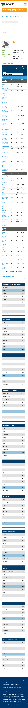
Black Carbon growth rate (5, 252)
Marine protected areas (4, 97)
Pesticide (4, 159)
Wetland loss (5, 129)
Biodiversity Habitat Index (5, 107)
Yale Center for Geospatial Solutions (12, 687)
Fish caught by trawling (5, 143)
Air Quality (5, 176)
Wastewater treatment (5, 170)
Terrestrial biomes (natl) (5, 87)
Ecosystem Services (5, 120)
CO (3, 192)
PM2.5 (3, 178)
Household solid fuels (5, 181)
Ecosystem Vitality (5, 80)
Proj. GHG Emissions (4, 256)
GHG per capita (4, 268)
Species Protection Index (5, 112)
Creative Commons (19, 694)
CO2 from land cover (4, 260)
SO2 (3, 189)
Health (4, 173)
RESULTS (5, 22)
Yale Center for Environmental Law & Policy (13, 680)
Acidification (5, 146)
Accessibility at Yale (8, 704)
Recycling (4, 221)
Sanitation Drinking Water (5, 199)
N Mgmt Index (4, 162)
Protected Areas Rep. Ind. (5, 102)
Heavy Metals (4, 209)
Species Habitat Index (5, 116)
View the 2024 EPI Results (17, 10)
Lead (3, 212)
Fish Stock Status (4, 135)
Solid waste (5, 219)
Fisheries (4, 132)
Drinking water (4, 205)
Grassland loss (5, 127)
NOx (3, 187)
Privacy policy (17, 704)
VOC (3, 194)
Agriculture (5, 156)
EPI (3, 77)
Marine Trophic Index (5, 139)
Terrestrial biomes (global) (4, 92)
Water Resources (4, 166)
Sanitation (4, 202)
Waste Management (5, 216)
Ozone (4, 184)
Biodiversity (5, 84)
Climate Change (4, 233)
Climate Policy (4, 229)
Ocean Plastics (4, 224)
